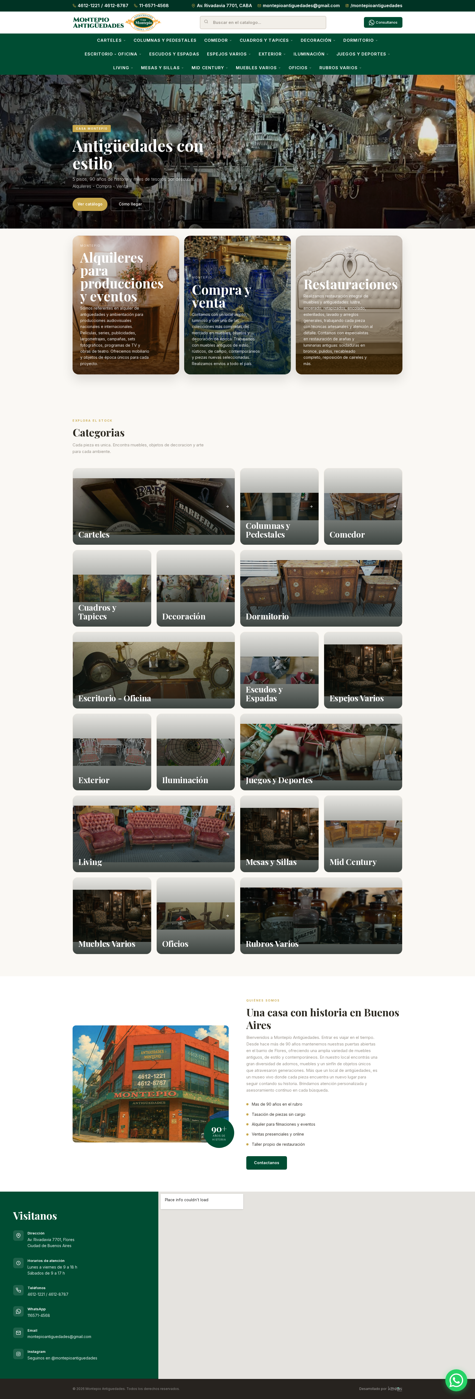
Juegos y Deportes (361, 54)
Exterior (270, 54)
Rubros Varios (338, 67)
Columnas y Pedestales (165, 40)
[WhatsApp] (456, 1380)
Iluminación (309, 54)
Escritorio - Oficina (111, 54)
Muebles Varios (256, 67)
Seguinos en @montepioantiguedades (62, 1358)
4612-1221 (89, 5)
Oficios (298, 67)
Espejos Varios (227, 54)
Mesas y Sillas (160, 67)
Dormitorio (358, 40)
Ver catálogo (90, 204)
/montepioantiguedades (376, 5)
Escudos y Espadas (174, 54)
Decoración (316, 40)
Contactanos (266, 1162)
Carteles (109, 40)
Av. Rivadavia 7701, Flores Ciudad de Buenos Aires (50, 1239)
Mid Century (208, 67)
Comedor (216, 40)
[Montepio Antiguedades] (117, 22)
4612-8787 (116, 5)
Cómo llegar (130, 204)
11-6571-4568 (154, 5)
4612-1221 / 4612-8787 (47, 1294)
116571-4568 (38, 1315)
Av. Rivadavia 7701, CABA (224, 5)
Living (121, 67)
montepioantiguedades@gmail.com (301, 5)
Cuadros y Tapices (264, 40)
